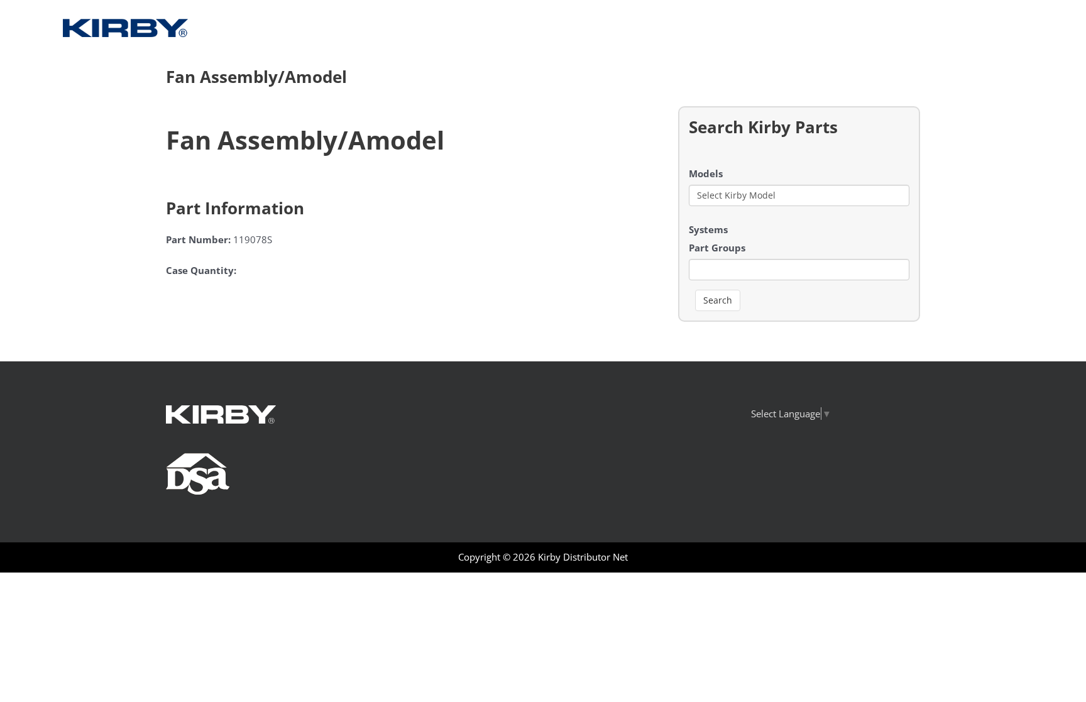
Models (706, 173)
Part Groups (717, 247)
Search (717, 300)
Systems (708, 229)
